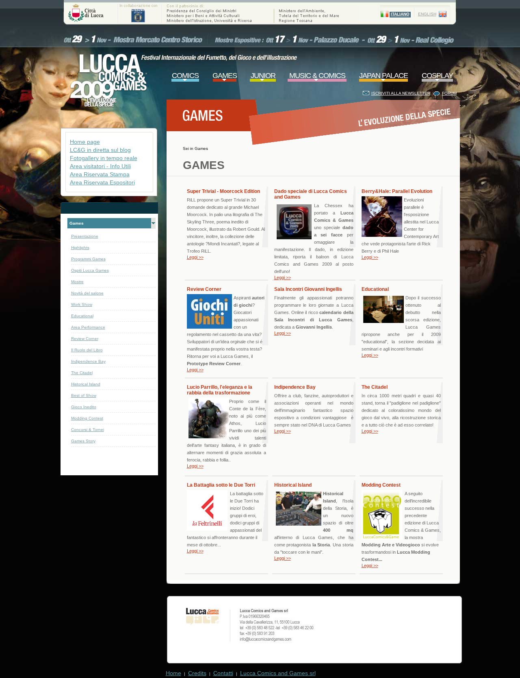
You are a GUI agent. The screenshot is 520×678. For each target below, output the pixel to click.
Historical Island (85, 384)
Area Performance (88, 327)
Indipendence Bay (88, 361)
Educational (82, 316)
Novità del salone (87, 293)
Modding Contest (87, 418)
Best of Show (83, 395)
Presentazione (84, 236)
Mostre (77, 281)
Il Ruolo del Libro (87, 350)
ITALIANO (400, 14)
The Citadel (82, 372)
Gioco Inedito (83, 407)
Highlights (80, 247)
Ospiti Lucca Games (90, 270)
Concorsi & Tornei (87, 429)
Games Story (83, 441)
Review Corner (84, 338)
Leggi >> (195, 257)
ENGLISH (427, 14)
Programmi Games (88, 259)
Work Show (81, 304)
